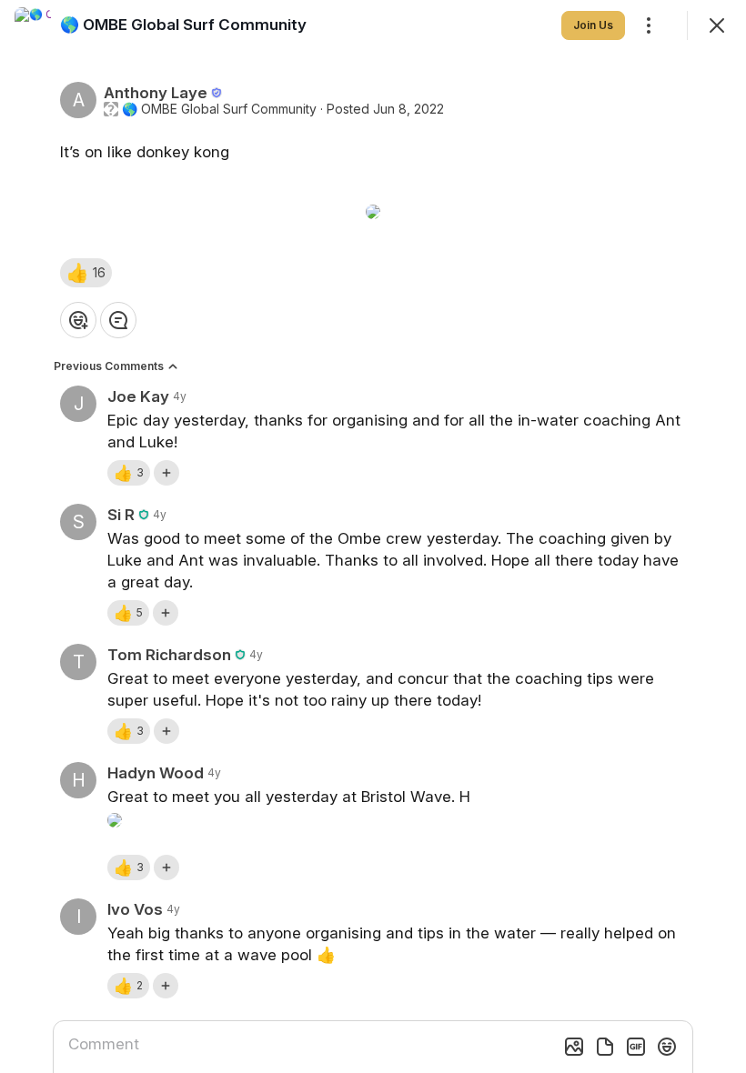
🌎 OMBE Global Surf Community (219, 109)
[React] (78, 320)
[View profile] (33, 25)
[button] (86, 272)
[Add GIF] (635, 1046)
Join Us (593, 25)
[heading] (183, 24)
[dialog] (373, 536)
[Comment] (118, 320)
